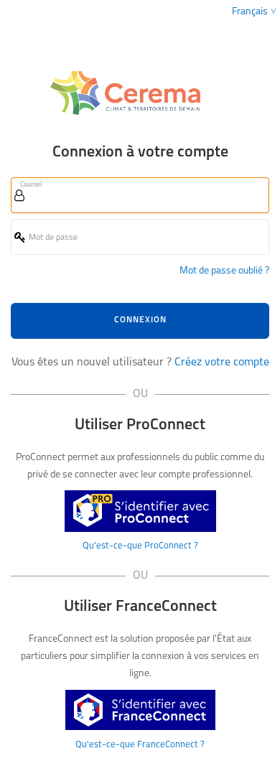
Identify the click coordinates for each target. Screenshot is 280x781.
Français (250, 11)
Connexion (140, 320)
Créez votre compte (221, 362)
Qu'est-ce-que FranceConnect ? (140, 744)
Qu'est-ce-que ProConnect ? (140, 546)
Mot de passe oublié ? (224, 271)
